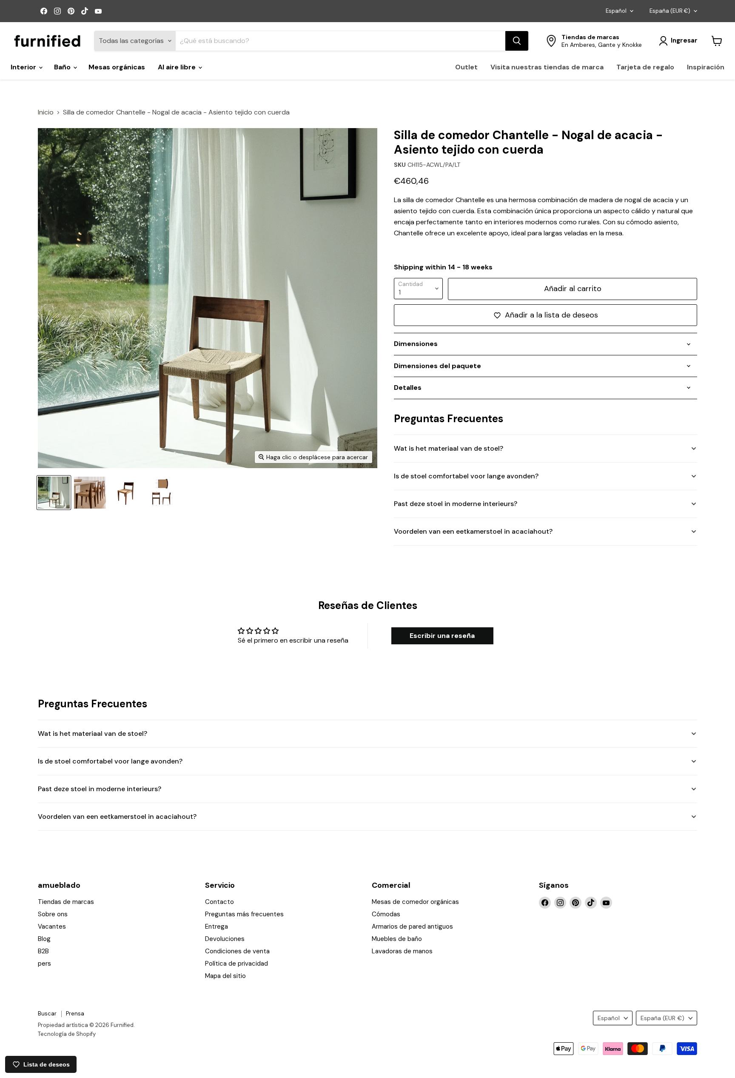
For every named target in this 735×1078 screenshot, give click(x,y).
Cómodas (386, 914)
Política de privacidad (236, 963)
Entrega (216, 926)
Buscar (47, 1013)
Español (616, 10)
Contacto (219, 902)
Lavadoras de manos (402, 951)
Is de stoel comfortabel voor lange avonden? (466, 476)
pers (44, 963)
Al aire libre (177, 67)
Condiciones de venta (237, 951)
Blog (44, 939)
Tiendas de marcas (66, 902)
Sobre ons (53, 914)
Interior (24, 67)
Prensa (75, 1013)
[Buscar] (516, 41)
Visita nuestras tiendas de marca (547, 67)
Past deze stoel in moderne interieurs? (455, 503)
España (670, 10)
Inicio (46, 112)
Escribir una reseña (442, 635)
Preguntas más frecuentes (244, 914)
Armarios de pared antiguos (412, 926)
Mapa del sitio (225, 976)
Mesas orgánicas (116, 67)
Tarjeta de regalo (645, 67)
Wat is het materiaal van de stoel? (448, 448)
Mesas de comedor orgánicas (415, 902)
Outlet (466, 67)
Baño (63, 67)
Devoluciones (225, 939)
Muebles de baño (397, 939)
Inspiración (705, 67)
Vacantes (52, 926)
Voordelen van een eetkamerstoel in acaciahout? (473, 531)
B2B (43, 951)
